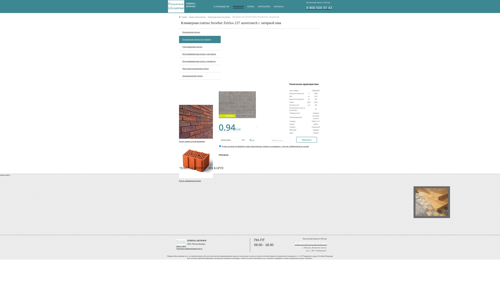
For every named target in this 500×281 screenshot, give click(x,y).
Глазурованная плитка (192, 47)
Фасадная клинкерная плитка (195, 69)
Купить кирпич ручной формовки (192, 141)
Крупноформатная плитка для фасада (199, 61)
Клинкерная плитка (191, 32)
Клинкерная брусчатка (192, 76)
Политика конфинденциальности (189, 249)
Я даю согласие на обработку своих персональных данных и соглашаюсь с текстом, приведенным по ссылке (265, 146)
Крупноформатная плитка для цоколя (199, 54)
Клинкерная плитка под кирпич (196, 39)
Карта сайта (181, 246)
